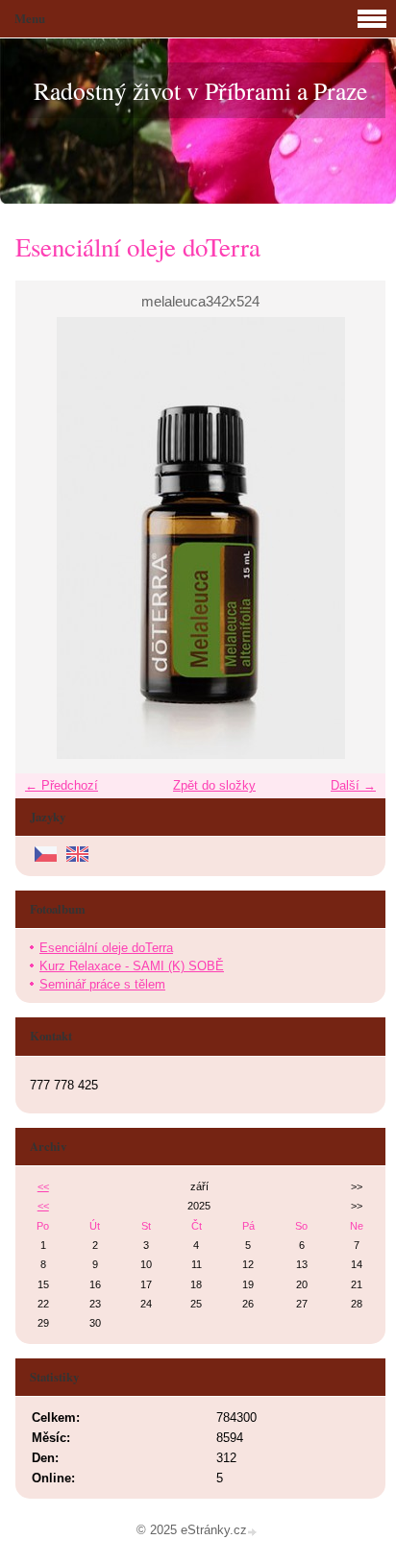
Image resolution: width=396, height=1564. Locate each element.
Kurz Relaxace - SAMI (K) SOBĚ (131, 966)
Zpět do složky (214, 785)
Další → (353, 785)
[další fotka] (354, 538)
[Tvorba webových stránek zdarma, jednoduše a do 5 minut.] (253, 1531)
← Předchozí (61, 785)
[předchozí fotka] (46, 538)
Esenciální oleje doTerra (106, 948)
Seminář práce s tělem (102, 984)
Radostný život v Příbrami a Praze (200, 90)
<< (43, 1186)
